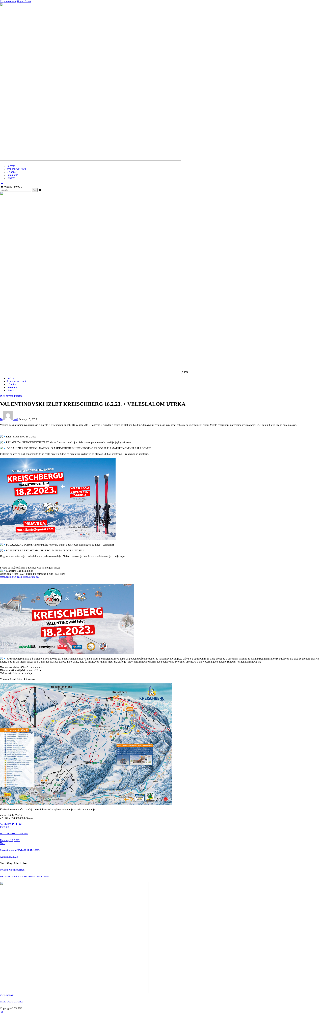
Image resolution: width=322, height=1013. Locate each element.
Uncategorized (16, 869)
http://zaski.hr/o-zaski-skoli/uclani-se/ (19, 576)
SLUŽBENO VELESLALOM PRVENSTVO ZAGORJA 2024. (25, 876)
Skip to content (8, 1)
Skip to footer (24, 1)
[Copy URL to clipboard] (24, 823)
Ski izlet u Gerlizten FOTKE (11, 1002)
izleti (2, 395)
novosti (9, 395)
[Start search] (35, 190)
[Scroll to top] (2, 1011)
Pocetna (18, 395)
